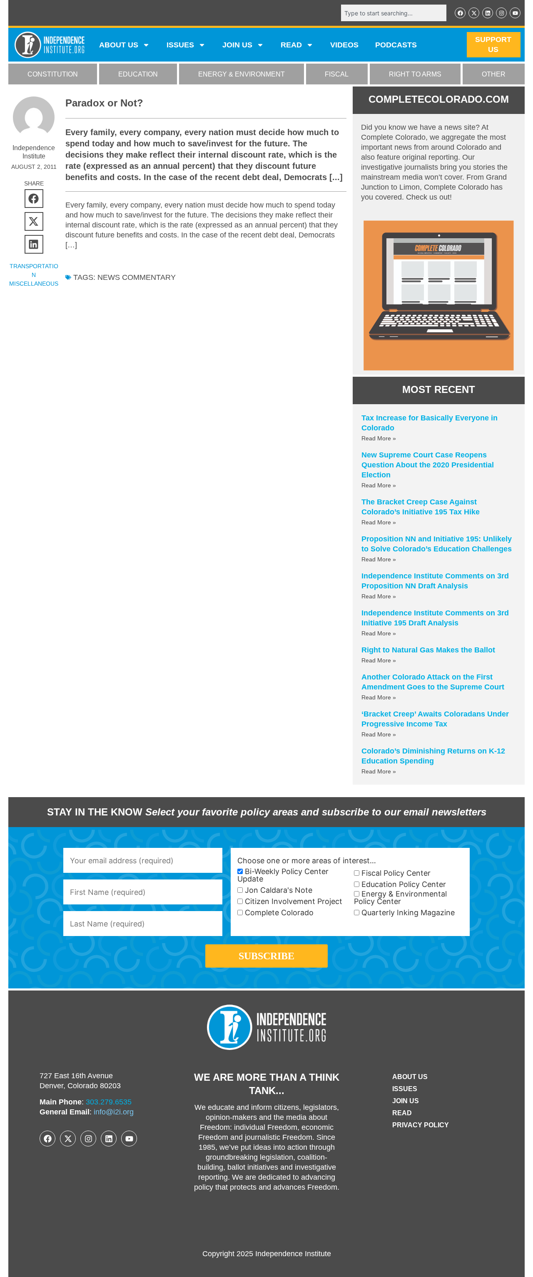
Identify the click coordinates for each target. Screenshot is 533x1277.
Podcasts (396, 45)
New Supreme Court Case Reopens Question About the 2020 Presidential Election (427, 465)
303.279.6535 (109, 1102)
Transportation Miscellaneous (33, 275)
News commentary (136, 277)
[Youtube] (515, 12)
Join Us (405, 1100)
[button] (34, 198)
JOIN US (237, 45)
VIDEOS (344, 45)
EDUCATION (138, 74)
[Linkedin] (487, 12)
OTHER (494, 74)
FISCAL (337, 74)
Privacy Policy (420, 1125)
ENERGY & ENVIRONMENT (241, 74)
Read (402, 1112)
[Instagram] (501, 12)
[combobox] (393, 13)
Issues (180, 45)
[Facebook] (460, 12)
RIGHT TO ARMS (415, 74)
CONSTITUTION (52, 74)
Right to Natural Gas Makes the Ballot (428, 650)
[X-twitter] (473, 12)
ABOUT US (118, 45)
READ (291, 45)
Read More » (378, 438)
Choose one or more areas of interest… (306, 861)
